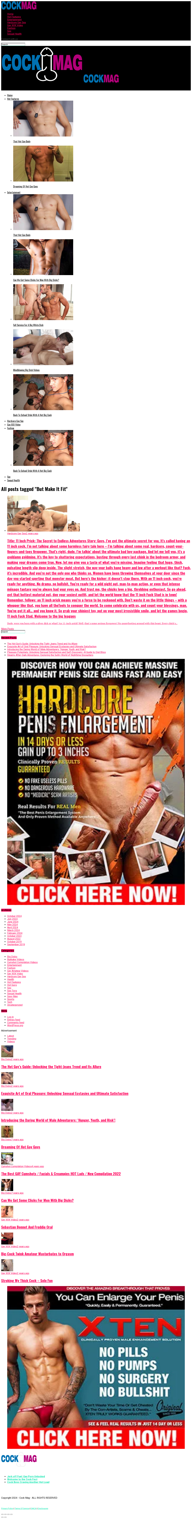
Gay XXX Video (15, 25)
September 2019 (16, 944)
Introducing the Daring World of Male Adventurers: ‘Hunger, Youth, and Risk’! (46, 649)
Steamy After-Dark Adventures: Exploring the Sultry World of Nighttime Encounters (50, 655)
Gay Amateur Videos (17, 970)
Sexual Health (14, 33)
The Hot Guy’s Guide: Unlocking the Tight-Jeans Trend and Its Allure (42, 643)
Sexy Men (12, 996)
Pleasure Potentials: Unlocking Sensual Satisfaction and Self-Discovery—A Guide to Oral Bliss (56, 652)
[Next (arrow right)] (5, 1517)
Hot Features (14, 16)
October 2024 (14, 916)
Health (10, 979)
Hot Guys (12, 985)
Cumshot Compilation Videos (22, 962)
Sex (9, 31)
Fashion (11, 28)
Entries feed (13, 1019)
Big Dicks (12, 956)
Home (10, 14)
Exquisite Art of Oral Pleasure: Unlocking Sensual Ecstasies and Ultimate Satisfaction (51, 646)
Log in (10, 1016)
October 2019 (14, 941)
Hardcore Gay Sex (16, 22)
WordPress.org (15, 1025)
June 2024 (12, 921)
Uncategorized (14, 1004)
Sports (10, 999)
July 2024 (12, 919)
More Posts (7, 628)
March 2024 (13, 930)
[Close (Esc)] (2, 1514)
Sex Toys (12, 990)
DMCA (33, 1508)
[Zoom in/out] (11, 1514)
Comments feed (15, 1022)
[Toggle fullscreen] (8, 1514)
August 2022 (14, 938)
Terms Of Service (22, 1508)
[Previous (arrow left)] (2, 1517)
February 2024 (14, 933)
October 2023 (14, 936)
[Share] (5, 1514)
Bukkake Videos (15, 959)
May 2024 (12, 924)
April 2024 (12, 927)
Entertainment (14, 19)
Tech (9, 1002)
